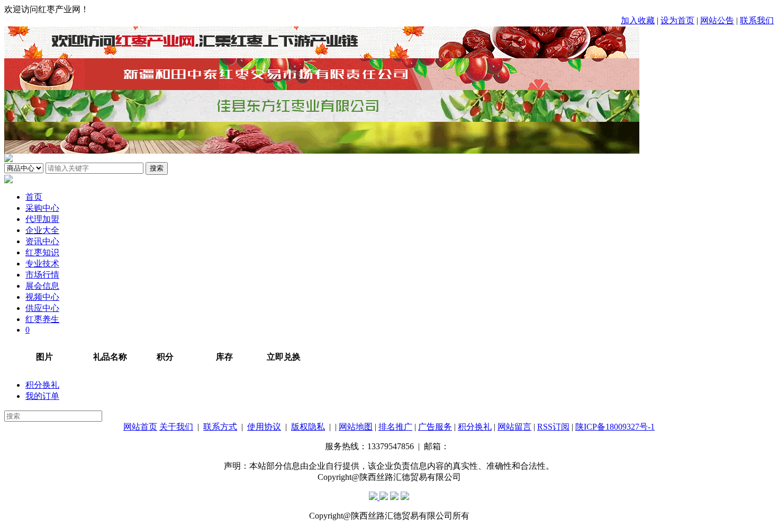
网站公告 (717, 20)
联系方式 (220, 426)
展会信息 (42, 285)
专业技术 (42, 263)
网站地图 (356, 426)
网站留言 (514, 426)
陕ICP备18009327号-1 (615, 426)
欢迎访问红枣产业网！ (46, 9)
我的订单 (42, 395)
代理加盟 (42, 219)
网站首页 (140, 426)
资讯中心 (42, 241)
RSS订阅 (553, 426)
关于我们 (176, 426)
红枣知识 (42, 252)
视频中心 (42, 296)
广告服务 (435, 426)
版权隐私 (308, 426)
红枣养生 (42, 319)
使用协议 (264, 426)
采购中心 (42, 207)
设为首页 (677, 20)
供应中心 (42, 308)
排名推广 (395, 426)
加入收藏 (638, 20)
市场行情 (42, 274)
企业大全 (42, 230)
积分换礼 (42, 384)
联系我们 (757, 20)
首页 (33, 196)
